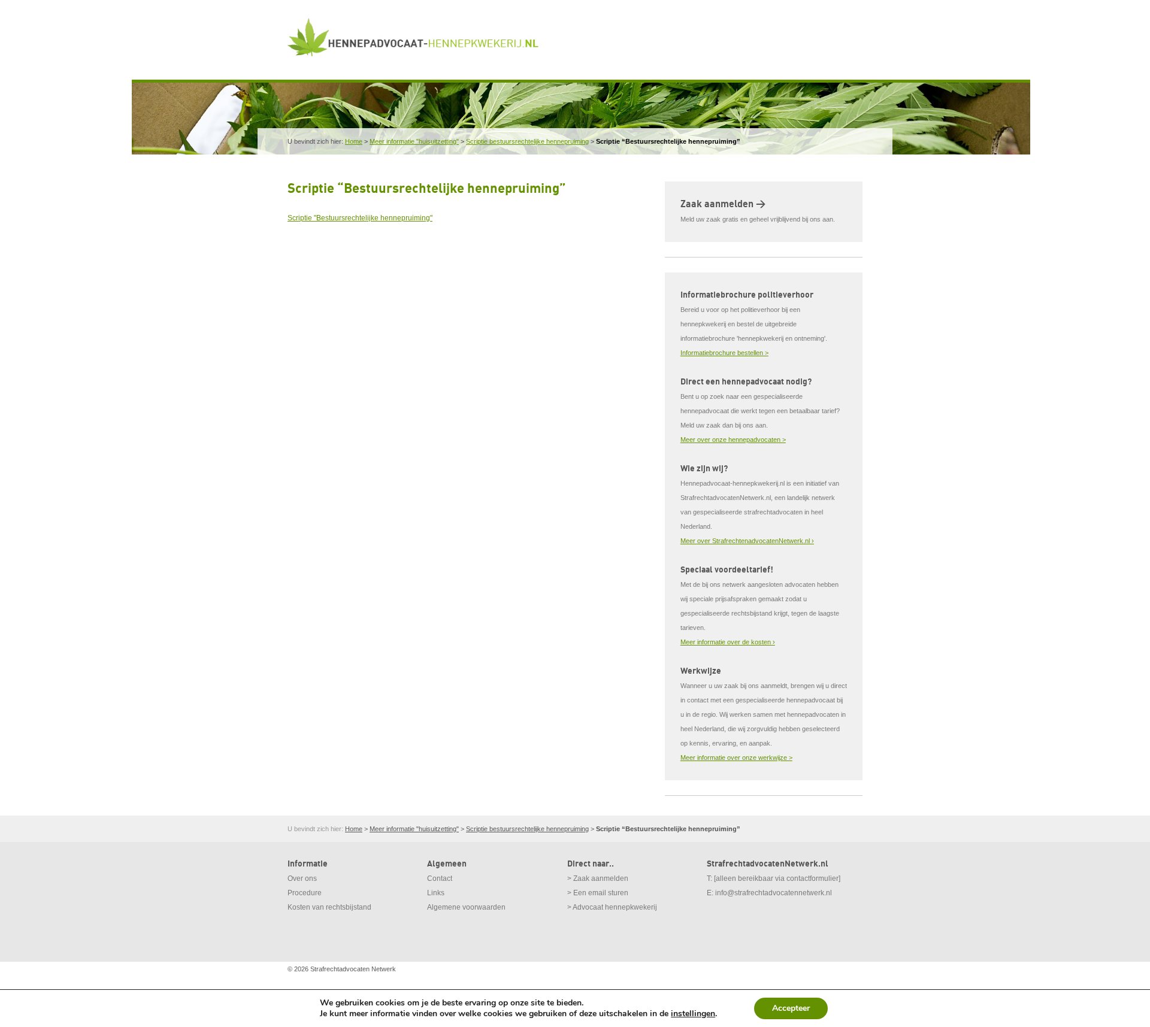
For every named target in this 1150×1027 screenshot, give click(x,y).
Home (353, 141)
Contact (439, 878)
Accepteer (791, 1008)
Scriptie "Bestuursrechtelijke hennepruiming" (360, 218)
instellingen (693, 1013)
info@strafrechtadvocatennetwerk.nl (773, 893)
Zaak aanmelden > (722, 204)
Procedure (305, 893)
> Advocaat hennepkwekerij (612, 907)
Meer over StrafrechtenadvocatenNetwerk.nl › (747, 540)
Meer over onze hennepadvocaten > (733, 439)
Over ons (302, 878)
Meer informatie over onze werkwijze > (736, 757)
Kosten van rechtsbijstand (329, 907)
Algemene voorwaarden (466, 907)
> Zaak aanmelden (597, 878)
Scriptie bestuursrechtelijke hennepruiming (527, 141)
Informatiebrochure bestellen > (724, 352)
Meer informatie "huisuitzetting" (414, 141)
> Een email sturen (597, 893)
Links (435, 893)
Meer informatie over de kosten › (727, 642)
